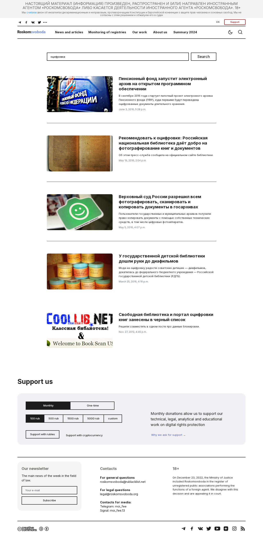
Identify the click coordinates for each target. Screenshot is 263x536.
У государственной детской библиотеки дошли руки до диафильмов (162, 259)
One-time (93, 405)
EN (217, 22)
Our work (139, 32)
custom (113, 418)
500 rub (53, 418)
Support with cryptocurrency (84, 435)
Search (203, 56)
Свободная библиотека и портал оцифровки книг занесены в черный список (166, 317)
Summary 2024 (185, 32)
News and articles (69, 32)
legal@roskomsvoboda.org (119, 494)
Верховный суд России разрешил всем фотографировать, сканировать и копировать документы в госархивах (160, 201)
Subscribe (49, 500)
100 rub (35, 418)
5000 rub (93, 418)
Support (234, 22)
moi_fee (121, 506)
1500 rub (73, 418)
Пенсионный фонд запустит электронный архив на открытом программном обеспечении (163, 83)
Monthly (48, 405)
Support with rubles (42, 434)
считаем (32, 12)
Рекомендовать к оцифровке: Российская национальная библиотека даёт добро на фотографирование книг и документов (163, 143)
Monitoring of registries (107, 32)
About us (160, 32)
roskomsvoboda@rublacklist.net (122, 482)
